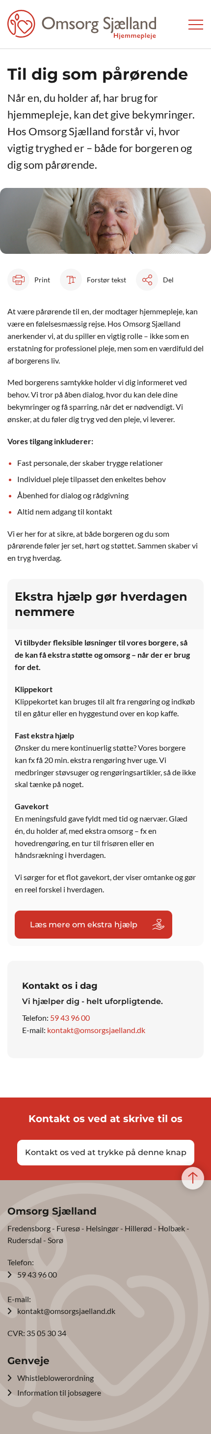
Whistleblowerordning (55, 1377)
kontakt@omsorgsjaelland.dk (96, 1030)
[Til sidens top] (193, 1179)
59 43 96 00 (70, 1017)
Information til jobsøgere (59, 1392)
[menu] (196, 24)
